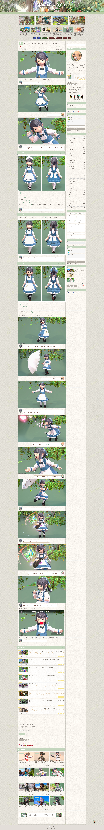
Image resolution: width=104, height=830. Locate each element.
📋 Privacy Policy (52, 826)
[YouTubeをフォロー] (28, 740)
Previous (18, 31)
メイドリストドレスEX (27, 199)
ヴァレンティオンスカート (28, 311)
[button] (84, 45)
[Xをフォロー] (20, 740)
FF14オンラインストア (27, 204)
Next (85, 31)
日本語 (81, 111)
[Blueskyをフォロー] (22, 740)
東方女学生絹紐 (26, 306)
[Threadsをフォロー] (24, 740)
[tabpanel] (25, 31)
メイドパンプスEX (26, 202)
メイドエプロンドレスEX (28, 197)
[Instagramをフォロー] (26, 740)
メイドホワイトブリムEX (28, 196)
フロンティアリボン (43, 217)
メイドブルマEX (26, 200)
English (71, 111)
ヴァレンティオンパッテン (28, 312)
